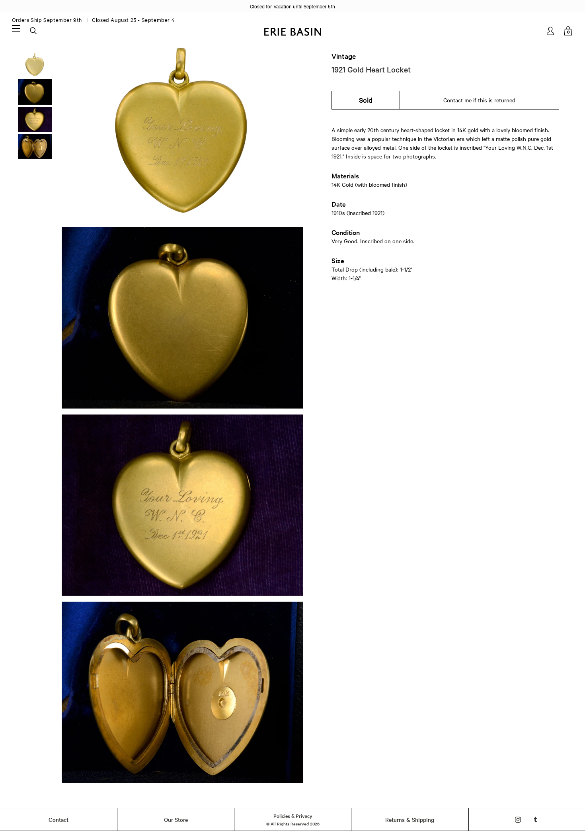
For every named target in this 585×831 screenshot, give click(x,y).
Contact (58, 819)
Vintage (344, 56)
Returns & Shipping (409, 819)
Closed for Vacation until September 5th (292, 6)
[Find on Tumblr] (536, 820)
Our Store (176, 819)
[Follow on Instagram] (518, 820)
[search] (34, 31)
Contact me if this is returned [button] (479, 100)
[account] (551, 31)
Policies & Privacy (292, 815)
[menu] (16, 28)
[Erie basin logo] (292, 31)
